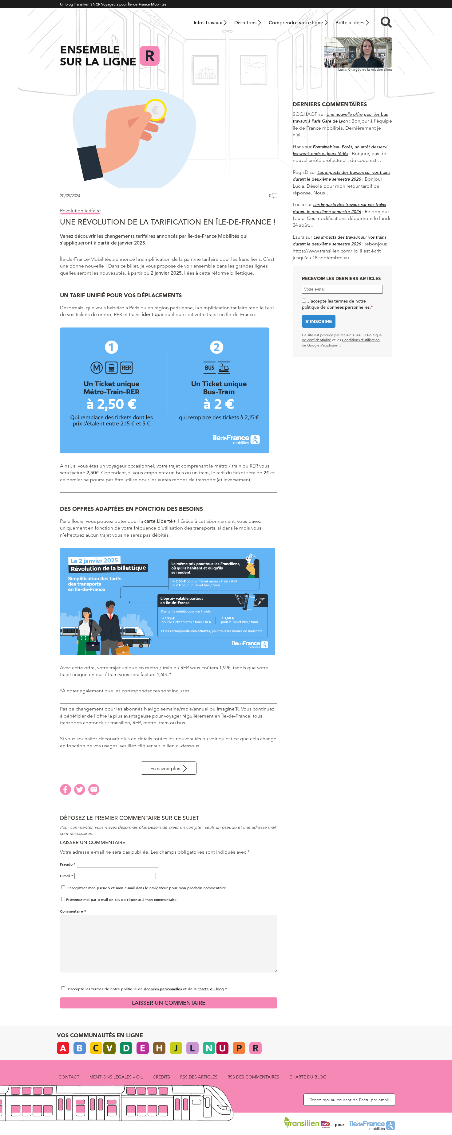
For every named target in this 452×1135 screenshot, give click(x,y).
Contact (68, 1077)
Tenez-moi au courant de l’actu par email (349, 1099)
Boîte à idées (349, 23)
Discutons (245, 23)
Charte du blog (308, 1077)
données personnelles (163, 988)
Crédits (161, 1077)
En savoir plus (165, 768)
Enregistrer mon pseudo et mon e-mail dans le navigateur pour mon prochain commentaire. (147, 887)
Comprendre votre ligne (296, 23)
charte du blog (211, 988)
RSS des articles (198, 1077)
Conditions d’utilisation (361, 340)
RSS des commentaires (253, 1077)
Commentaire (73, 911)
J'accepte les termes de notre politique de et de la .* (147, 988)
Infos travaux (208, 23)
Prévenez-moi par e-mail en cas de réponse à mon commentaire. (122, 899)
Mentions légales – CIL (116, 1077)
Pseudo (68, 864)
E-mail (66, 875)
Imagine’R (227, 709)
